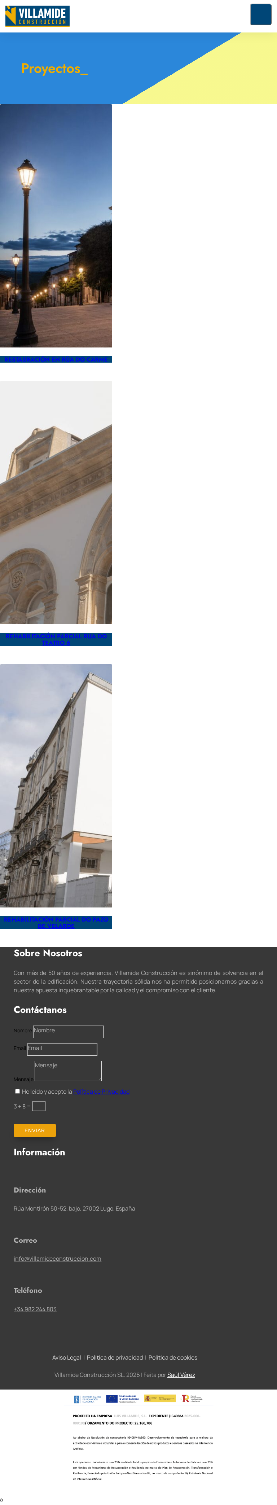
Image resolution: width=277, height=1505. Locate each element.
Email (20, 1048)
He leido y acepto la (75, 1091)
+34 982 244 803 (35, 1309)
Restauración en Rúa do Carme (56, 359)
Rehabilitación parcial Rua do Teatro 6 (56, 639)
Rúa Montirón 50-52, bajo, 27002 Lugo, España (74, 1208)
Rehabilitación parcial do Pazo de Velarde (56, 922)
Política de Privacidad (101, 1091)
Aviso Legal (66, 1357)
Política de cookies (173, 1357)
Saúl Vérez (181, 1375)
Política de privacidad (115, 1357)
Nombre (23, 1030)
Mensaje (24, 1079)
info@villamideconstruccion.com (57, 1259)
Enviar (35, 1130)
